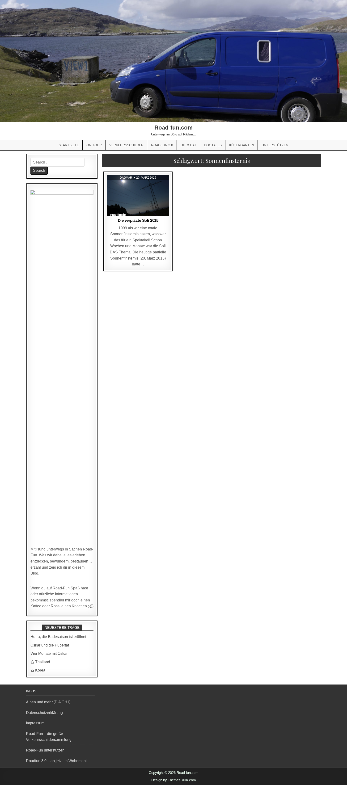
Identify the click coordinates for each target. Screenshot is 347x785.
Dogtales (213, 145)
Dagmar (126, 177)
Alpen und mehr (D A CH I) (48, 702)
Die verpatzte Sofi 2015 (138, 220)
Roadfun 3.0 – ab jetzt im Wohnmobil (57, 761)
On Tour (94, 145)
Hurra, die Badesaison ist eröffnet (58, 637)
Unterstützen (275, 145)
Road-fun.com (173, 127)
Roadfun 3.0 (162, 145)
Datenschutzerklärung (44, 713)
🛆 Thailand (40, 662)
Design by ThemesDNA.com (173, 780)
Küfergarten (241, 145)
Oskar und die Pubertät (49, 645)
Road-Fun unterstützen (45, 750)
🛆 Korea (37, 670)
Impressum (35, 723)
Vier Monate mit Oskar (49, 653)
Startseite (69, 145)
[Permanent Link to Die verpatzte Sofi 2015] (138, 196)
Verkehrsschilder (126, 145)
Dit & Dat (188, 145)
